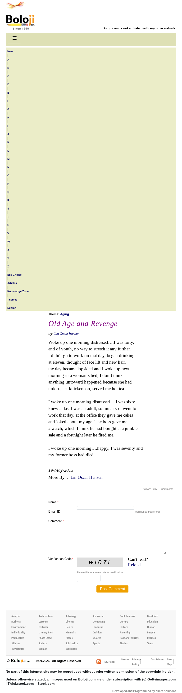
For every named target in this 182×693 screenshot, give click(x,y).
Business (16, 622)
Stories (123, 643)
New (10, 51)
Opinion (97, 633)
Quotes (97, 638)
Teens (150, 643)
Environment (18, 627)
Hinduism (98, 627)
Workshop (71, 649)
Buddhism (152, 616)
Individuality (18, 633)
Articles (12, 283)
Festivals (43, 627)
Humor (151, 627)
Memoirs (71, 633)
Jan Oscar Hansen (66, 334)
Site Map (169, 662)
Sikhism (15, 643)
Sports (96, 643)
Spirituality (72, 643)
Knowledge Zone (18, 291)
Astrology (71, 616)
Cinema (70, 622)
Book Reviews (127, 616)
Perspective (17, 638)
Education (152, 622)
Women (43, 649)
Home (125, 659)
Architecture (46, 616)
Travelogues (17, 649)
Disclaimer (157, 659)
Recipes (151, 638)
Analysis (15, 616)
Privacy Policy (136, 662)
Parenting (125, 633)
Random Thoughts (129, 638)
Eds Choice (14, 274)
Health (69, 627)
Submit (11, 307)
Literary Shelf (46, 633)
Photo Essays (45, 638)
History (124, 627)
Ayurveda (98, 616)
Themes (12, 299)
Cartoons (43, 622)
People (151, 633)
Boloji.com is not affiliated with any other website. (139, 28)
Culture (124, 622)
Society (43, 643)
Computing (99, 622)
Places (69, 638)
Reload (134, 564)
